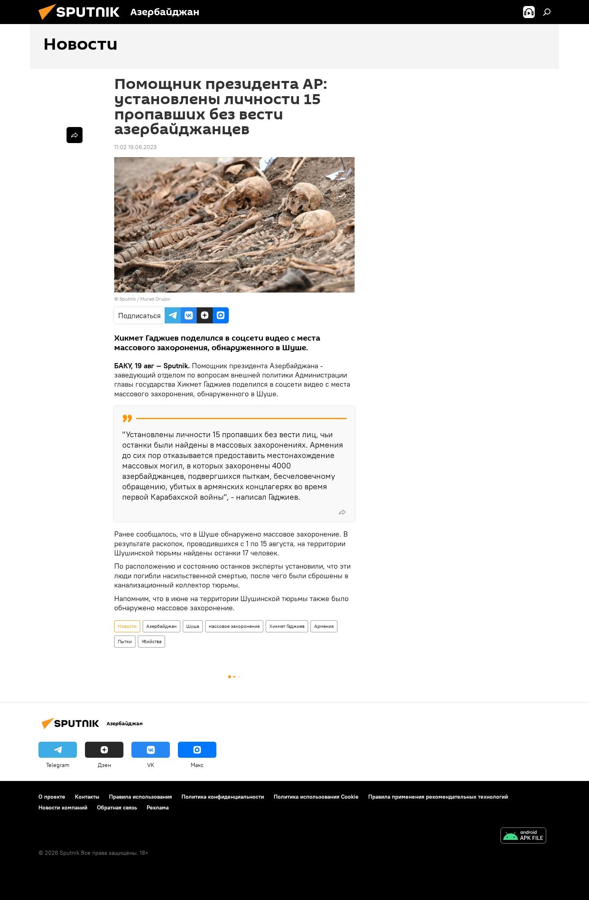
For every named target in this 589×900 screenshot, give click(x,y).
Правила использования (140, 796)
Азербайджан (161, 626)
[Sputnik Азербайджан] (82, 22)
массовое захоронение (234, 626)
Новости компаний (62, 807)
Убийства (151, 641)
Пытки (125, 641)
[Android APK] (523, 836)
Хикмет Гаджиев (287, 626)
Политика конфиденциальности (223, 796)
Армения (324, 626)
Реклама (158, 807)
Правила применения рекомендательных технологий (438, 796)
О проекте (51, 796)
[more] (342, 512)
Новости (127, 626)
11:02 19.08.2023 (135, 147)
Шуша (192, 626)
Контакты (87, 796)
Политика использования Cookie (316, 796)
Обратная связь (117, 807)
